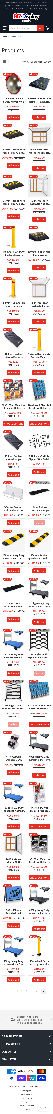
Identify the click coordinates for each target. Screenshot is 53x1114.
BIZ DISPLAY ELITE (21, 1086)
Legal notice (26, 1109)
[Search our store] (40, 28)
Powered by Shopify (36, 1086)
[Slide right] (51, 1020)
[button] (5, 28)
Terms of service (26, 1098)
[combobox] (26, 28)
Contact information (26, 1105)
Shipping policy (26, 1102)
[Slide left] (2, 1020)
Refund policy (26, 1091)
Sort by (25, 61)
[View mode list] (9, 61)
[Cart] (48, 28)
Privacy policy (26, 1094)
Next (43, 991)
